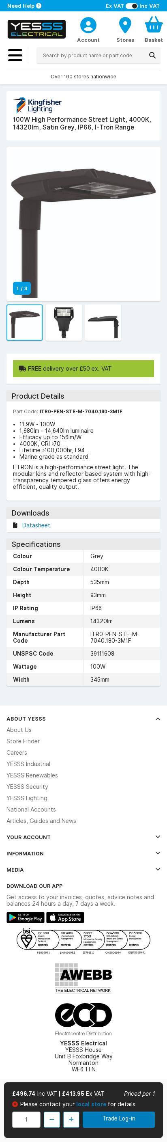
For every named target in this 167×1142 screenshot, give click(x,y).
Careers (16, 752)
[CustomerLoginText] (88, 24)
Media (15, 869)
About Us (19, 730)
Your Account (28, 837)
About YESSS (26, 718)
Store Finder (23, 741)
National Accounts (31, 809)
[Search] (152, 55)
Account (88, 40)
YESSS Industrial (28, 764)
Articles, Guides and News (41, 821)
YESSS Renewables (32, 775)
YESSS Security (27, 787)
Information (25, 853)
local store (92, 1104)
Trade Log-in (119, 1118)
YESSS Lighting (26, 798)
